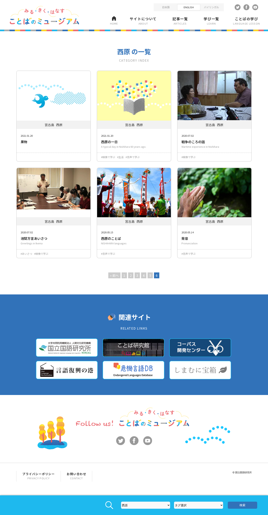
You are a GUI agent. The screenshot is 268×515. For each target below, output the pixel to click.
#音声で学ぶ (133, 157)
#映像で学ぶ (108, 157)
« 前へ (114, 275)
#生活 (120, 157)
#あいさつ (26, 254)
